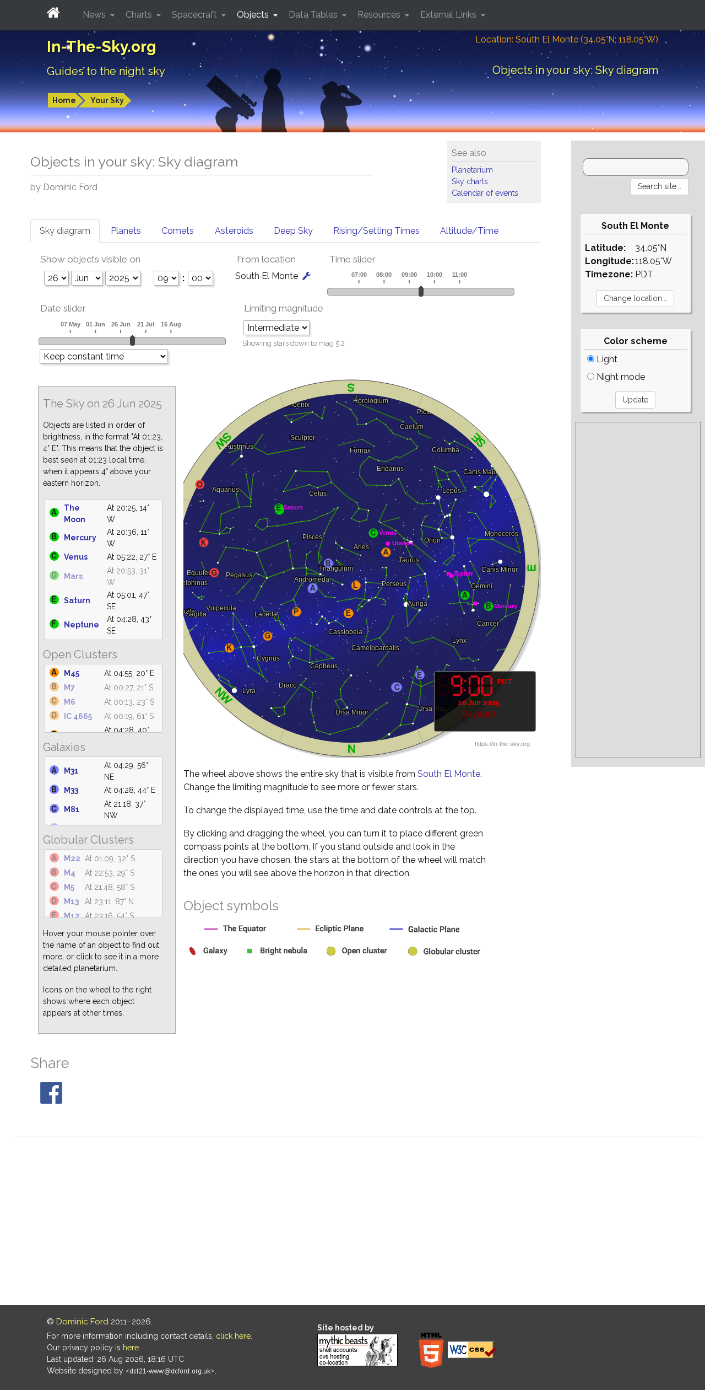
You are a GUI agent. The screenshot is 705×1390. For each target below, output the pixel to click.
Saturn (77, 600)
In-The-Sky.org (101, 46)
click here (233, 1336)
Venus (76, 556)
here (131, 1347)
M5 (69, 887)
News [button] (95, 14)
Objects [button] (254, 14)
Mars (73, 576)
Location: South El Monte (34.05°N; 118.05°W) (566, 39)
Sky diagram (65, 231)
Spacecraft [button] (195, 14)
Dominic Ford (82, 1322)
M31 (71, 770)
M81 (72, 809)
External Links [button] (449, 14)
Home (64, 100)
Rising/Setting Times (376, 231)
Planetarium (472, 169)
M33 (71, 790)
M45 (71, 673)
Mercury (80, 537)
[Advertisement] (638, 590)
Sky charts (470, 181)
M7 (69, 687)
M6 (69, 701)
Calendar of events (485, 193)
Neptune (81, 624)
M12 (72, 915)
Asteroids (234, 231)
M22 (72, 858)
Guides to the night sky (106, 71)
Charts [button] (140, 14)
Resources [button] (380, 14)
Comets (177, 231)
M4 (69, 872)
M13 (71, 901)
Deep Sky (293, 231)
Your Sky (107, 100)
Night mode (619, 377)
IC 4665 (78, 716)
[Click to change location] (306, 276)
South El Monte (448, 774)
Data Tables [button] (314, 14)
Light (605, 359)
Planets (126, 231)
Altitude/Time (469, 231)
